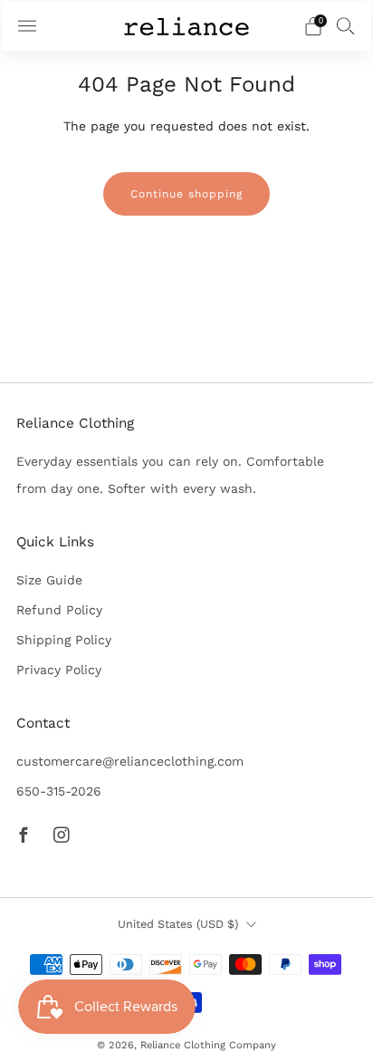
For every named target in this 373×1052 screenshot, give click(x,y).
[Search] (346, 25)
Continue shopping (186, 194)
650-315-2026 (58, 791)
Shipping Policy (63, 639)
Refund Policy (59, 610)
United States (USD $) (178, 924)
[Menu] (27, 26)
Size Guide (49, 580)
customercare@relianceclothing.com (130, 761)
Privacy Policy (58, 669)
